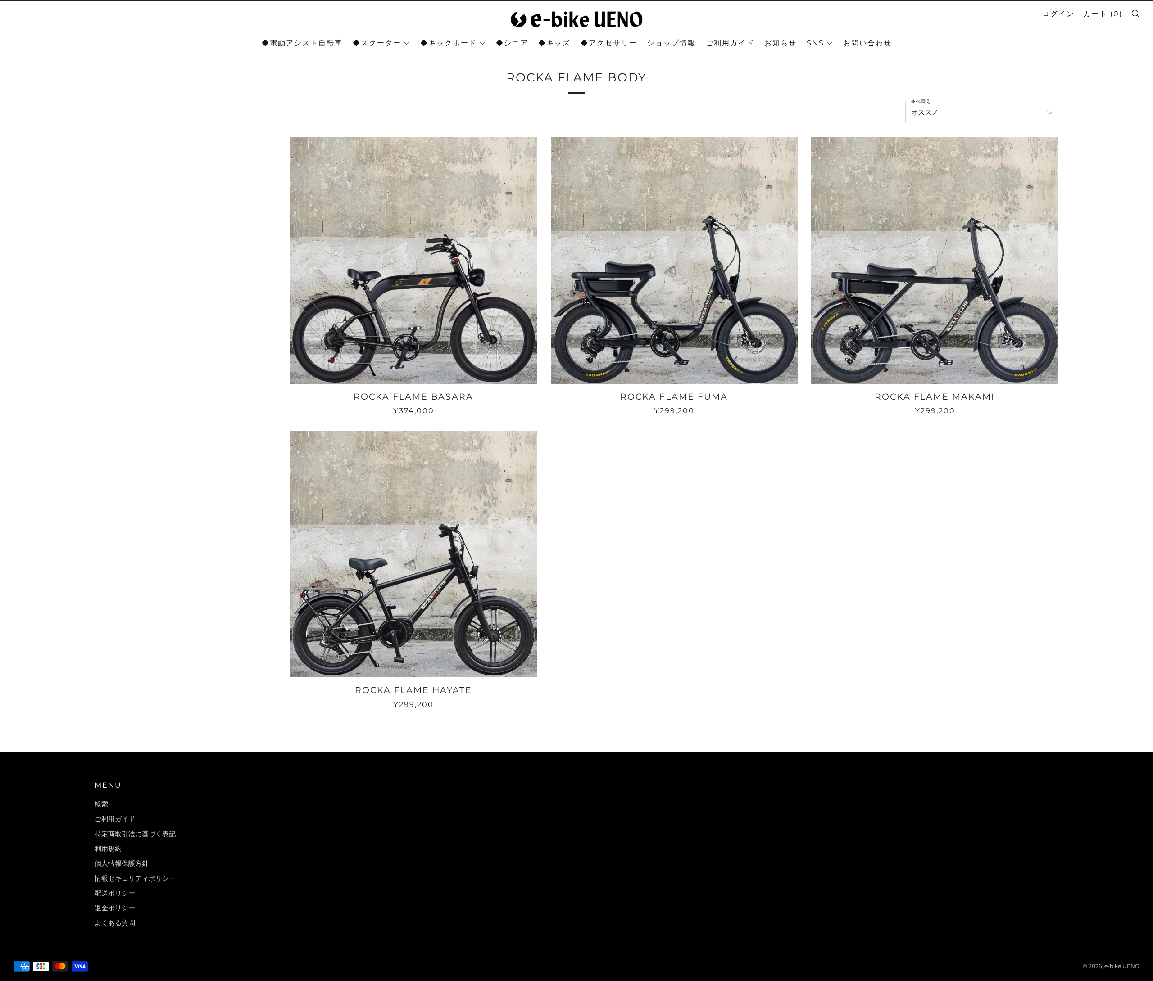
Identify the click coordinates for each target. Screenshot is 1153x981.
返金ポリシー (115, 908)
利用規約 (108, 848)
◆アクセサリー (609, 43)
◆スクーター (377, 43)
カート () (1102, 13)
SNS (815, 43)
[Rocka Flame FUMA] (674, 260)
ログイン (1058, 13)
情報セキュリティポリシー (135, 878)
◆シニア (512, 43)
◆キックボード (448, 43)
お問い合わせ (867, 43)
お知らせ (780, 43)
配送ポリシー (115, 893)
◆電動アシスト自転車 (302, 43)
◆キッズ (554, 43)
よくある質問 (115, 922)
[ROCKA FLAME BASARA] (413, 260)
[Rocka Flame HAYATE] (413, 554)
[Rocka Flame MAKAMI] (934, 260)
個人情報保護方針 (122, 863)
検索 (101, 804)
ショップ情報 (671, 43)
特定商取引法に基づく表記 (135, 833)
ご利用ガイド (730, 43)
